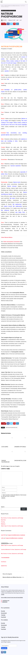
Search (2, 506)
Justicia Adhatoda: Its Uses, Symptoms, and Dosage (13, 549)
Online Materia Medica (7, 237)
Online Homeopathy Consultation (11, 241)
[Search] (25, 2)
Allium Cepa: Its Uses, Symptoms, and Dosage (12, 526)
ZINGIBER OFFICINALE (20, 446)
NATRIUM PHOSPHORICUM (11, 427)
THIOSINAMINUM (5, 557)
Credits (2, 594)
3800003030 (4, 601)
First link (3, 611)
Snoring (3, 522)
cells (2, 538)
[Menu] (1, 2)
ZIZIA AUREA (4, 446)
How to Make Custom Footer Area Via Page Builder (12, 597)
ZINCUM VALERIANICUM (5, 461)
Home (2, 5)
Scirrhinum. (3, 561)
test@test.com (6, 600)
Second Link (4, 613)
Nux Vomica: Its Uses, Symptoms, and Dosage (12, 518)
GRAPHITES (4, 565)
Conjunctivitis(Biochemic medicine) (16, 535)
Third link (3, 615)
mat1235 (3, 535)
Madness (3, 524)
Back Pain (3, 520)
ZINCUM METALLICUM (20, 460)
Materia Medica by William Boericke (12, 5)
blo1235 (4, 20)
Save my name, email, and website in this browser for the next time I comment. (13, 495)
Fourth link (3, 617)
